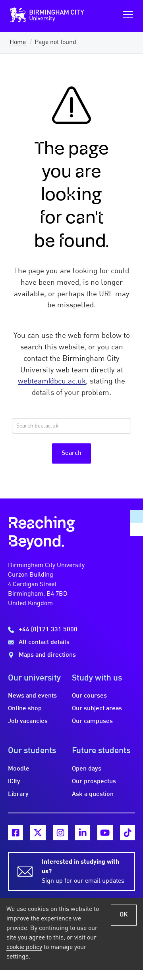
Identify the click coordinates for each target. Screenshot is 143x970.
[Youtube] (104, 832)
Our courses (89, 696)
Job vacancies (28, 721)
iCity (14, 781)
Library (18, 794)
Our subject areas (97, 708)
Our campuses (92, 721)
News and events (32, 696)
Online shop (25, 708)
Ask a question (93, 794)
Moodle (18, 769)
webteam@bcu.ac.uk (52, 381)
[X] (37, 832)
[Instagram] (60, 832)
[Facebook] (15, 832)
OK (124, 915)
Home (18, 42)
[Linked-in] (82, 832)
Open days (86, 769)
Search (71, 453)
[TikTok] (127, 832)
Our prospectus (94, 781)
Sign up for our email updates (83, 871)
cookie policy (24, 947)
